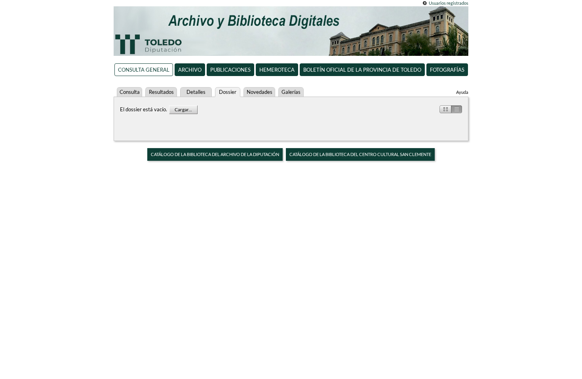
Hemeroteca (277, 70)
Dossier (227, 92)
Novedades (259, 92)
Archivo (190, 70)
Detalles (195, 92)
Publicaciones (230, 70)
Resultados (161, 92)
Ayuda (462, 92)
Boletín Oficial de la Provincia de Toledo (362, 70)
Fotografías (447, 70)
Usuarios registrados (448, 3)
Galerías (291, 92)
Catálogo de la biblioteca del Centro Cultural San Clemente (360, 154)
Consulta (130, 92)
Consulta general (143, 70)
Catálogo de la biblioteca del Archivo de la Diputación (215, 154)
